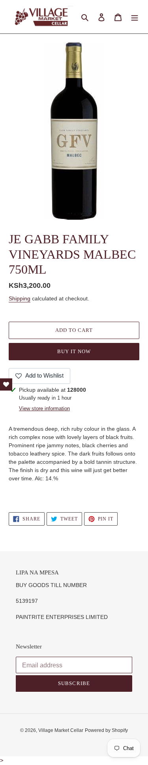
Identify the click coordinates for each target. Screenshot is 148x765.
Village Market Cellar (60, 730)
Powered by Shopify (106, 730)
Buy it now (74, 351)
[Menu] (134, 16)
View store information (44, 408)
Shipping (19, 298)
